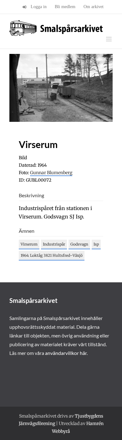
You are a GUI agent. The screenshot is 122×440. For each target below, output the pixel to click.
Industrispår (54, 244)
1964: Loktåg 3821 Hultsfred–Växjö (52, 255)
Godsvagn (79, 244)
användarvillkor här (66, 353)
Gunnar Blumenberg (51, 172)
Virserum (29, 244)
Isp (96, 244)
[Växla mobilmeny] (109, 39)
